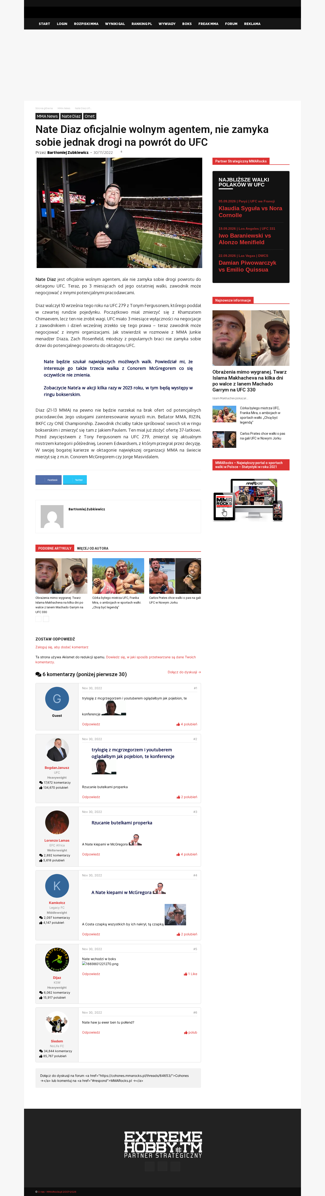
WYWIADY (167, 23)
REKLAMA (252, 23)
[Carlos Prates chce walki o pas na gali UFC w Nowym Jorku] (175, 576)
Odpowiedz (91, 724)
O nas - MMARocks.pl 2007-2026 (57, 1191)
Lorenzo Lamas (56, 840)
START (44, 23)
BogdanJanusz (57, 768)
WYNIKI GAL (115, 23)
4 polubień (188, 724)
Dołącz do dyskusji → (184, 672)
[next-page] (46, 619)
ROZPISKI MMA (86, 23)
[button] (284, 24)
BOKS (187, 23)
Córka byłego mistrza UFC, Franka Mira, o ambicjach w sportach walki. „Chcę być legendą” (116, 602)
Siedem (57, 1041)
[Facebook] (270, 3)
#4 (195, 875)
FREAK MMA (208, 23)
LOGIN (62, 23)
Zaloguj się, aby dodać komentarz (62, 647)
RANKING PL (142, 23)
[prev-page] (38, 619)
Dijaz (57, 978)
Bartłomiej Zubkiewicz (68, 152)
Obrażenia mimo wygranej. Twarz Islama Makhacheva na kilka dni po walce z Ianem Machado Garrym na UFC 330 (249, 381)
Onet (90, 116)
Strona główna (44, 108)
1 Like (192, 974)
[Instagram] (278, 3)
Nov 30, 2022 (92, 688)
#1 (195, 688)
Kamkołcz (57, 903)
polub (192, 1032)
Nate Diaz (71, 116)
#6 (195, 1012)
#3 (195, 812)
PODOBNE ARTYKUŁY (54, 548)
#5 (195, 949)
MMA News (64, 108)
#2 (195, 739)
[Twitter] (286, 3)
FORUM (231, 23)
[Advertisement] (162, 65)
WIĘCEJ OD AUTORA (92, 548)
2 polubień (188, 797)
